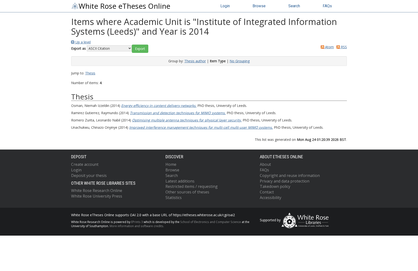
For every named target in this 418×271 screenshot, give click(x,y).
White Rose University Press (96, 196)
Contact (267, 192)
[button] (140, 49)
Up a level (83, 42)
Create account (84, 164)
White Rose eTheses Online (124, 6)
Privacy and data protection (284, 181)
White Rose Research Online (96, 190)
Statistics (173, 197)
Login (225, 6)
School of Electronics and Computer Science (210, 222)
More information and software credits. (137, 226)
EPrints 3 (137, 222)
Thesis (90, 73)
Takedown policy (275, 186)
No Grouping (240, 61)
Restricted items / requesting (191, 186)
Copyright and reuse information (290, 175)
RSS (343, 47)
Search (294, 6)
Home (170, 164)
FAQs (327, 6)
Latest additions (179, 181)
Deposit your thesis (89, 175)
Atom (329, 47)
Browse (259, 6)
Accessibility (270, 197)
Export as (78, 48)
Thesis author (195, 61)
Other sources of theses (187, 192)
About (265, 164)
